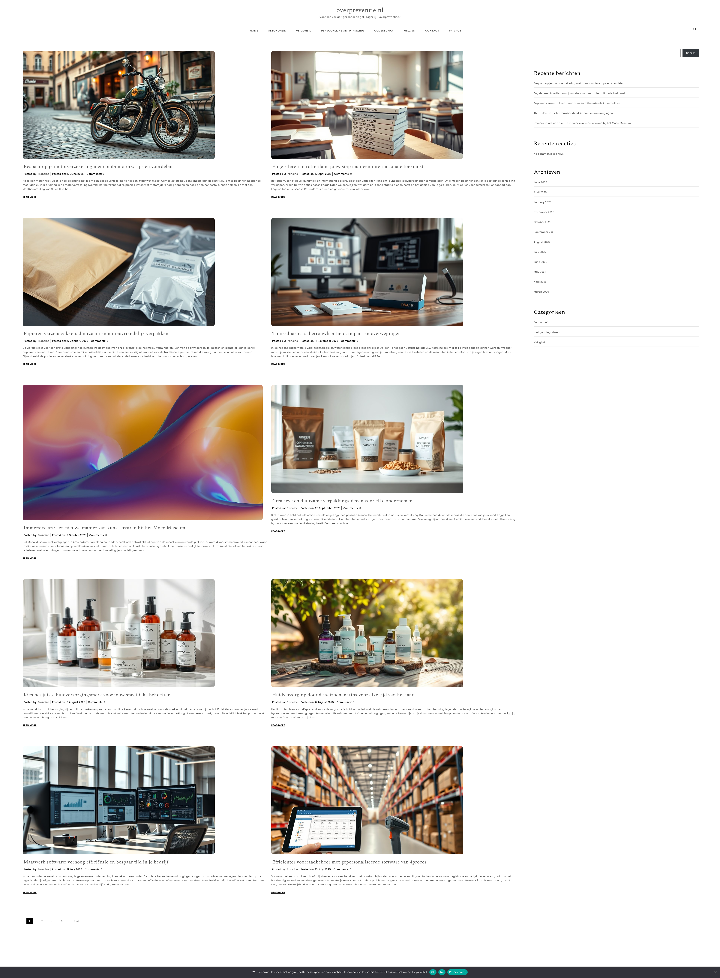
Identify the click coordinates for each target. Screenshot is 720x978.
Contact (432, 30)
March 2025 (541, 292)
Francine (43, 174)
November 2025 (544, 212)
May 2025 (540, 272)
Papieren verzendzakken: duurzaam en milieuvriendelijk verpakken (96, 333)
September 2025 (544, 232)
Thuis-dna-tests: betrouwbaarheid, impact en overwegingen (336, 333)
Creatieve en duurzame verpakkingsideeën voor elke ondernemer (342, 501)
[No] (715, 972)
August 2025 (542, 242)
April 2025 (540, 282)
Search (691, 53)
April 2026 (540, 192)
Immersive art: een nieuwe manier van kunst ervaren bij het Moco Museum (104, 528)
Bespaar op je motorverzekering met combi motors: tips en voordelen (98, 166)
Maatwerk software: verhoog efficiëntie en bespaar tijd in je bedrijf (96, 862)
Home (254, 30)
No (442, 972)
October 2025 (542, 222)
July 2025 (540, 252)
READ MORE (30, 197)
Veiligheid (303, 30)
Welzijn (409, 30)
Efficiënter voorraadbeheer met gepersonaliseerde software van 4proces (349, 862)
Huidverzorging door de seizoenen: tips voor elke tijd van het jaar (343, 695)
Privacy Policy (457, 972)
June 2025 (540, 262)
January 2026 (542, 202)
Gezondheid (277, 30)
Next (76, 921)
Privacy (455, 30)
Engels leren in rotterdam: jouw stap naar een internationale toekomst (348, 166)
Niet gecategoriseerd (547, 332)
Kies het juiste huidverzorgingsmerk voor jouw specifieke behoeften (97, 695)
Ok (433, 972)
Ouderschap (384, 30)
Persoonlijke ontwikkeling (342, 30)
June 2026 (540, 182)
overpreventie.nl (360, 10)
